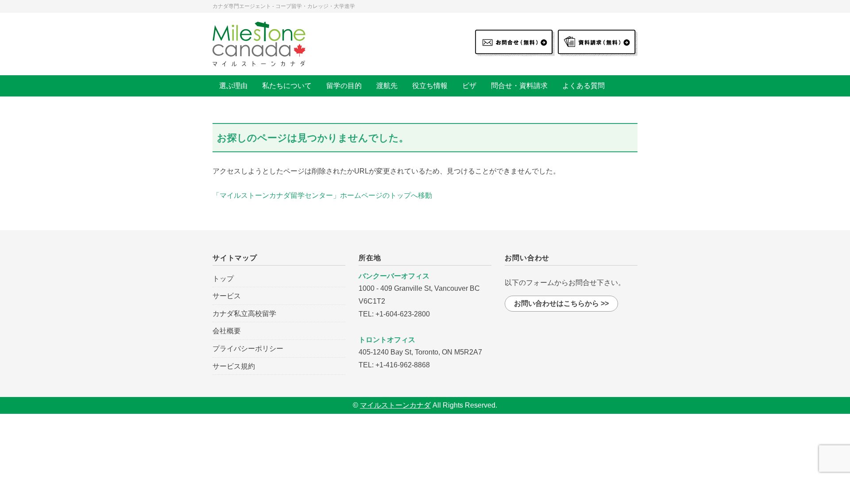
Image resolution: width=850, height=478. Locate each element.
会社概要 (226, 331)
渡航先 (387, 85)
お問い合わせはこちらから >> (561, 303)
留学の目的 (344, 85)
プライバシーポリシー (247, 348)
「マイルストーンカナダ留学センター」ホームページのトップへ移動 (322, 195)
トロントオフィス (387, 339)
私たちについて (287, 85)
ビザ (469, 85)
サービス (226, 296)
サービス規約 (233, 366)
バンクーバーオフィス (394, 276)
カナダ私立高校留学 (244, 313)
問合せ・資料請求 (519, 85)
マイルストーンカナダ (395, 405)
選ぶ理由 (233, 85)
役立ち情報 (430, 85)
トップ (223, 278)
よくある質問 (583, 85)
